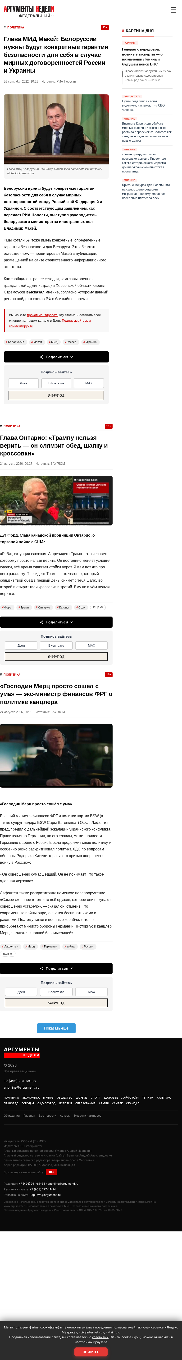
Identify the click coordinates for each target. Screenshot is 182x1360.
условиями (100, 1337)
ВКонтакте (56, 383)
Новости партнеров (87, 1115)
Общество (64, 1097)
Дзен (23, 383)
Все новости (47, 1115)
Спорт (95, 1097)
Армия (104, 1103)
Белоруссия (15, 342)
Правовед (11, 1103)
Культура (164, 1097)
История (65, 1103)
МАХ (88, 383)
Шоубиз (81, 1097)
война (69, 946)
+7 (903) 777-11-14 (43, 1189)
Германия (49, 946)
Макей (36, 342)
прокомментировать (42, 315)
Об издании (12, 1115)
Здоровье (111, 1097)
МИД (53, 342)
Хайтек (117, 1103)
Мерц (30, 946)
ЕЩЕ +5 (98, 607)
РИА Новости (66, 81)
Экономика (31, 1097)
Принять (91, 1352)
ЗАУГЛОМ (58, 463)
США (80, 607)
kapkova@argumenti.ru (45, 1195)
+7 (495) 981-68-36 (20, 1081)
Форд (6, 607)
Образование (85, 1103)
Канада (63, 607)
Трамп (23, 607)
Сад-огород (46, 1103)
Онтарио (43, 607)
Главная (29, 1115)
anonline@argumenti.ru (21, 1087)
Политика (15, 27)
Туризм (148, 1097)
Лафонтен (10, 946)
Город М (28, 1103)
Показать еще (56, 1028)
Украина (90, 342)
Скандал (133, 1103)
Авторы (65, 1115)
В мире (48, 1097)
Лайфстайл (130, 1097)
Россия (70, 342)
